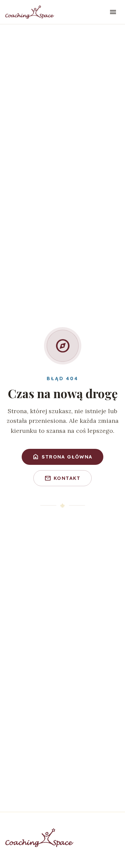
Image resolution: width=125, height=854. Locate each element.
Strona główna (62, 457)
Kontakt (62, 478)
